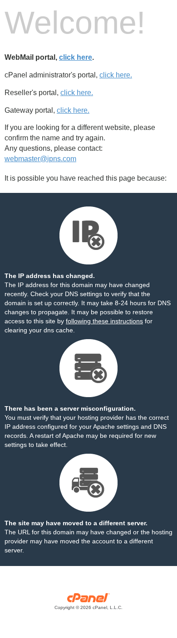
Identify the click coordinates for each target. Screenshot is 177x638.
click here (75, 57)
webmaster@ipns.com (40, 159)
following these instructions (104, 321)
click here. (115, 75)
